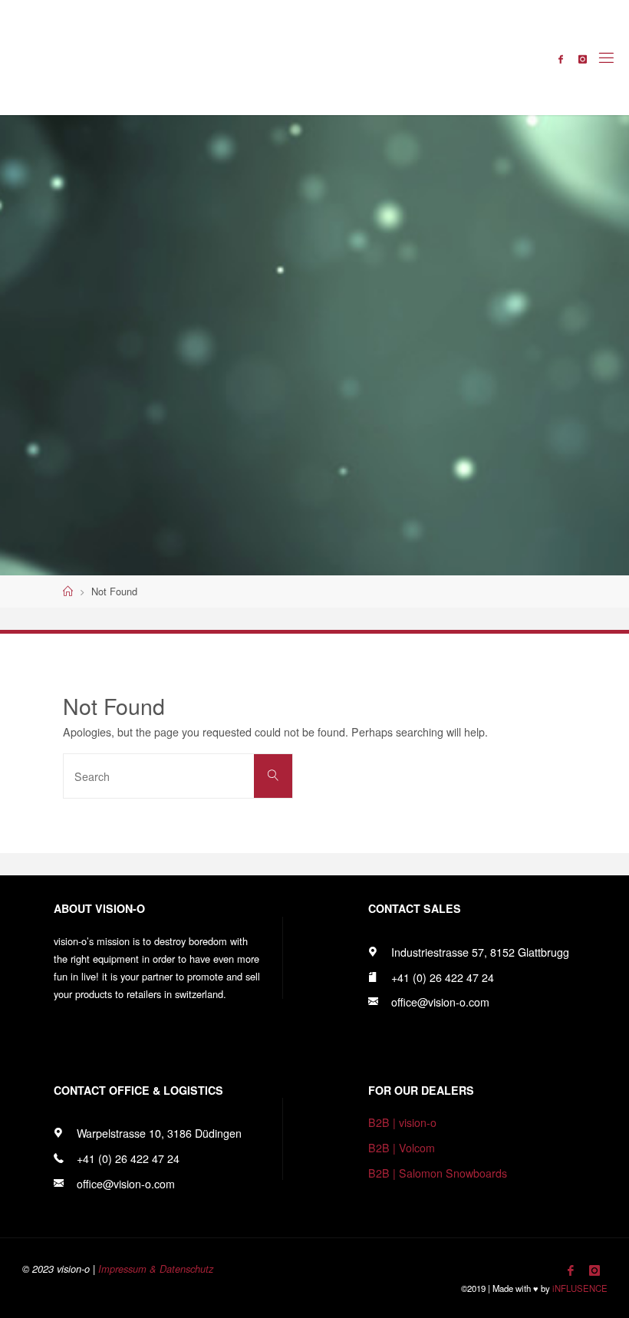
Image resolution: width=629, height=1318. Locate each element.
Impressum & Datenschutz (155, 1269)
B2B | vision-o (402, 1122)
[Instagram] (582, 58)
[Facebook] (561, 58)
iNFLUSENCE (580, 1288)
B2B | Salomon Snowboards (437, 1173)
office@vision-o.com (440, 1002)
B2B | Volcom (401, 1147)
